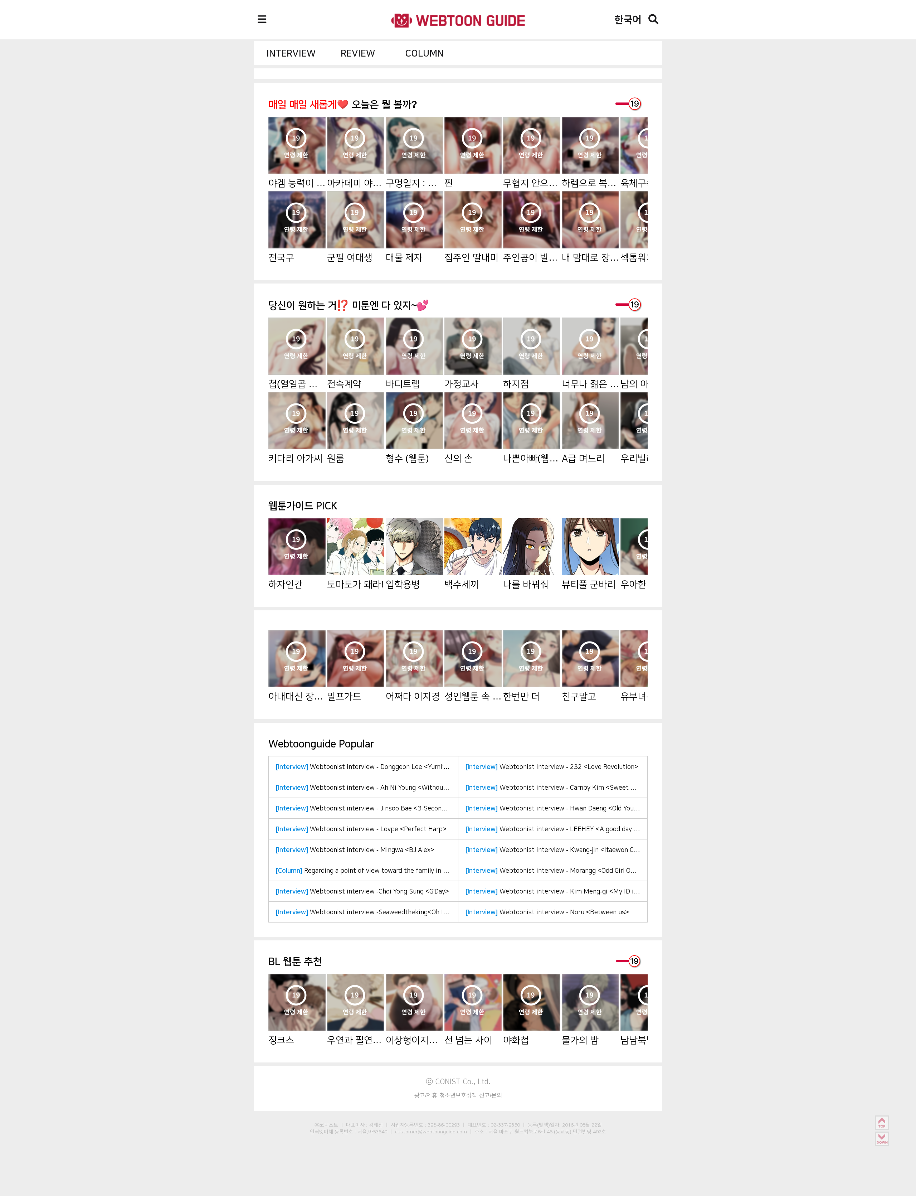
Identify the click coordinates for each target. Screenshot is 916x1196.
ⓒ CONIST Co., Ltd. (458, 1081)
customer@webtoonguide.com (431, 1131)
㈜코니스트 (326, 1125)
